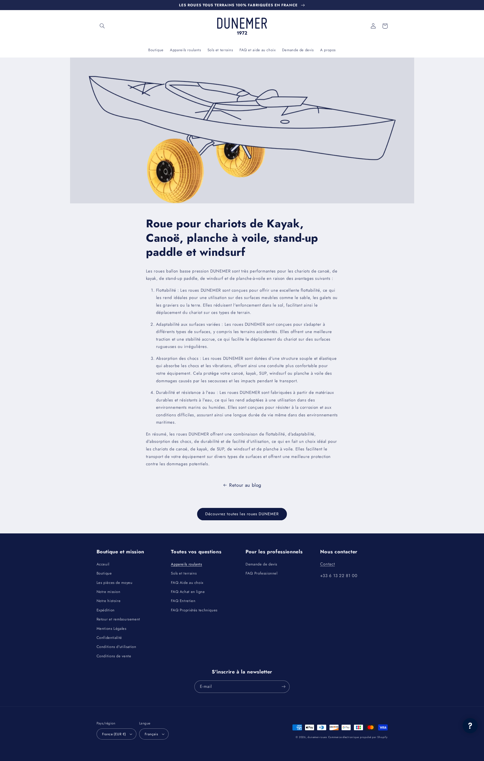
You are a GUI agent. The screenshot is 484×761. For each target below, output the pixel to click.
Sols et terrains (184, 573)
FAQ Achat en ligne (188, 591)
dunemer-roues (317, 737)
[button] (102, 26)
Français (151, 734)
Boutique (104, 573)
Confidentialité (109, 637)
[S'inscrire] (283, 687)
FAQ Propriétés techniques (194, 610)
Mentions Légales (112, 628)
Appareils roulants (186, 564)
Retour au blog (245, 485)
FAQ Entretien (183, 601)
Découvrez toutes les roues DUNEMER (242, 514)
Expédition (106, 610)
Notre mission (108, 591)
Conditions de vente (114, 656)
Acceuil (103, 564)
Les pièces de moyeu (115, 582)
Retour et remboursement (118, 619)
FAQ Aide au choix (187, 582)
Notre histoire (109, 601)
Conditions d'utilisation (116, 646)
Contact (327, 564)
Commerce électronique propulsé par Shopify (358, 737)
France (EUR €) (114, 734)
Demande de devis (261, 564)
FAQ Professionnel (262, 573)
